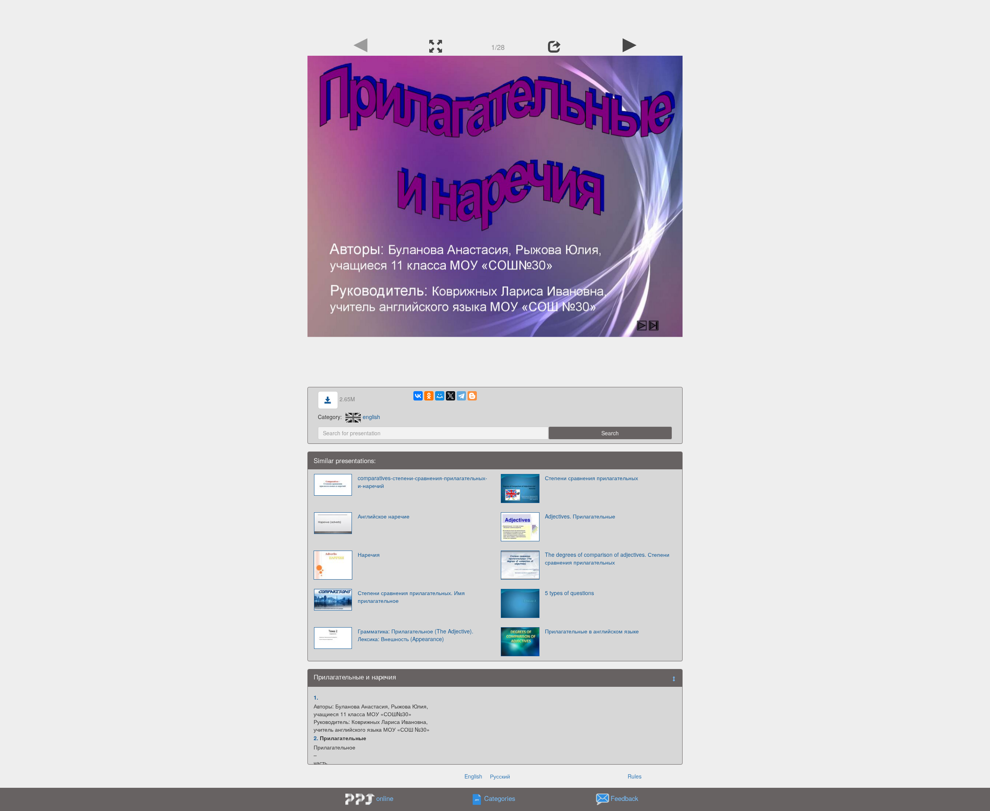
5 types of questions (569, 593)
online (384, 798)
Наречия (369, 554)
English (473, 776)
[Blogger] (472, 395)
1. (316, 697)
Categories (499, 798)
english (371, 417)
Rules (635, 776)
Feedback (624, 798)
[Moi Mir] (439, 395)
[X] (450, 395)
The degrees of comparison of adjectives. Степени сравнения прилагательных (607, 558)
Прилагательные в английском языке (592, 631)
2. (316, 738)
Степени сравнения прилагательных (591, 478)
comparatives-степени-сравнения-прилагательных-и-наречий (422, 481)
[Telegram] (461, 395)
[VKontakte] (418, 395)
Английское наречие (384, 516)
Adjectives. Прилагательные (580, 516)
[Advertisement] (495, 17)
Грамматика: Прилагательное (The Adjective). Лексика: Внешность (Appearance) (415, 635)
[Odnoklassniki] (429, 395)
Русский (500, 776)
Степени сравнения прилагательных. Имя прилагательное (411, 596)
